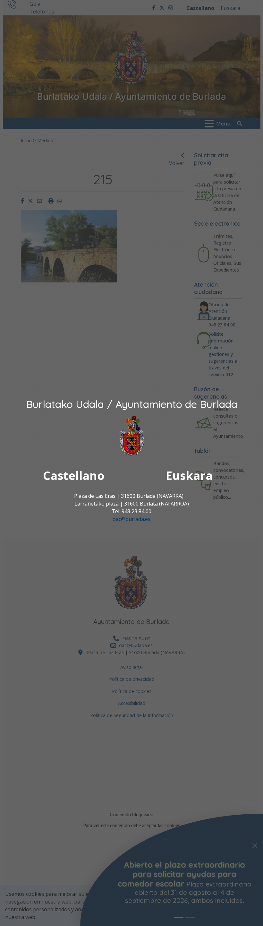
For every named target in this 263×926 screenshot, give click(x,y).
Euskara (189, 475)
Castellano (74, 475)
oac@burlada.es (131, 519)
